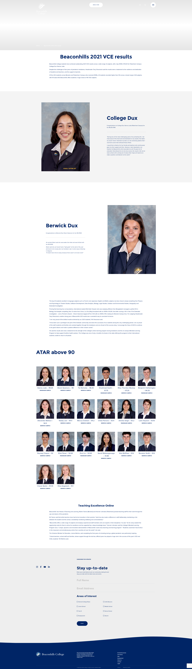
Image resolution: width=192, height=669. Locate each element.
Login (118, 663)
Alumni (106, 615)
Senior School (108, 611)
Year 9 (80, 611)
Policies (118, 667)
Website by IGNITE (126, 667)
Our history (120, 654)
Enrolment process (121, 652)
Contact (119, 661)
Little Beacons (108, 601)
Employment (81, 615)
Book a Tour (96, 4)
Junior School (82, 606)
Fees (118, 656)
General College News (84, 601)
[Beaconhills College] (56, 8)
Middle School (108, 606)
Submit (82, 623)
